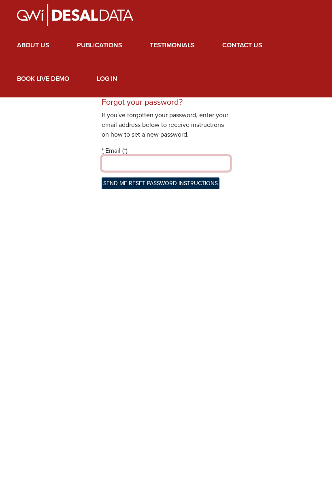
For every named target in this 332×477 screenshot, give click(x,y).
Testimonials (172, 45)
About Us (33, 45)
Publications (99, 45)
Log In (107, 79)
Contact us (242, 45)
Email (111, 151)
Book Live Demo (43, 79)
